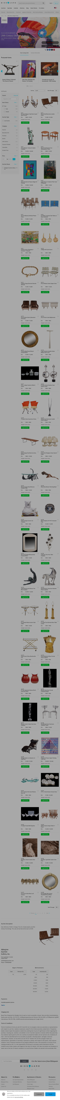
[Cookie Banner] (30, 1095)
